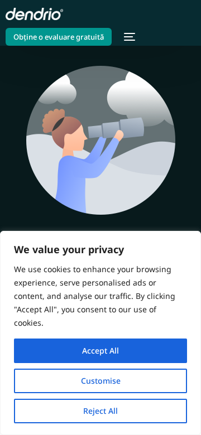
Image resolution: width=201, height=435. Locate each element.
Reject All (100, 410)
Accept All (100, 350)
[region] (100, 333)
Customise (101, 380)
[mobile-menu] (129, 37)
